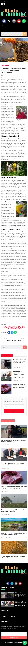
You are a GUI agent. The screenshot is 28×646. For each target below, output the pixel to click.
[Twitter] (11, 583)
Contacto (12, 616)
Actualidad (5, 65)
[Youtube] (19, 21)
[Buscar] (25, 34)
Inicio (4, 616)
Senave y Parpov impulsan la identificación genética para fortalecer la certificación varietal (19, 374)
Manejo (12, 327)
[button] (2, 26)
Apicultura (21, 326)
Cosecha (6, 327)
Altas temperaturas (10, 326)
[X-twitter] (9, 21)
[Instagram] (14, 21)
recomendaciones (16, 328)
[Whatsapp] (24, 21)
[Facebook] (4, 21)
